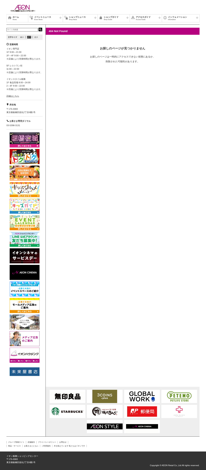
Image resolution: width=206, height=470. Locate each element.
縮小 (22, 37)
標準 (29, 37)
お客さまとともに (31, 446)
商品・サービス (14, 446)
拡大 (36, 37)
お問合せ (63, 442)
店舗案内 (31, 442)
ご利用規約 (46, 446)
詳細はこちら (12, 96)
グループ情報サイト (16, 442)
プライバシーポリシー (47, 442)
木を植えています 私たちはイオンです (69, 446)
